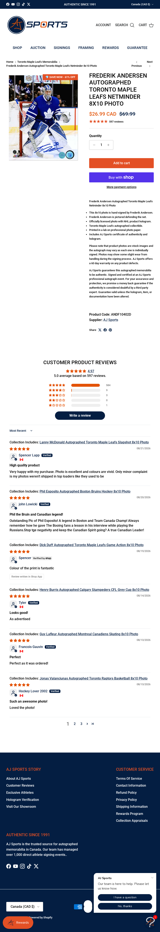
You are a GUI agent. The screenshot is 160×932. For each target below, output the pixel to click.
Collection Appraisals (132, 821)
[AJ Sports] (37, 25)
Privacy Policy (126, 800)
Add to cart (121, 163)
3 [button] (81, 724)
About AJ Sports (18, 779)
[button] (57, 385)
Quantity (95, 136)
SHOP (17, 48)
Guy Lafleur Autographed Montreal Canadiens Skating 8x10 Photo (89, 634)
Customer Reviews (20, 785)
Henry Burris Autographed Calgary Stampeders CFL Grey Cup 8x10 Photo (94, 590)
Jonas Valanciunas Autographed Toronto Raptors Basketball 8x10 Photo (94, 678)
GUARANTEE (137, 48)
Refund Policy (126, 793)
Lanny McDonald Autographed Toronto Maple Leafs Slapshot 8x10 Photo (94, 442)
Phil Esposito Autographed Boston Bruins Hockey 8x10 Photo (85, 491)
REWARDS (110, 48)
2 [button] (75, 724)
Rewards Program (129, 814)
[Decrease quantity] (93, 145)
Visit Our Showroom (21, 807)
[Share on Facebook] (105, 330)
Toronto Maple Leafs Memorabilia (37, 62)
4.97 (91, 371)
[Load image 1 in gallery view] (43, 117)
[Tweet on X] (99, 330)
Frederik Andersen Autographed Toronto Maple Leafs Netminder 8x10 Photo (51, 66)
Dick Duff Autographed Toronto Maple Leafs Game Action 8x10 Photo (92, 545)
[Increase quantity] (109, 145)
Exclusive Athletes (20, 793)
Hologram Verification (22, 800)
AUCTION (37, 48)
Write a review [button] (80, 415)
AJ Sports (110, 320)
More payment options (121, 187)
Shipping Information (132, 807)
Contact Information (131, 785)
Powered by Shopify (40, 917)
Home (9, 62)
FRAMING (86, 48)
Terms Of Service (129, 779)
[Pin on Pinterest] (110, 330)
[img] (20, 449)
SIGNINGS (62, 48)
